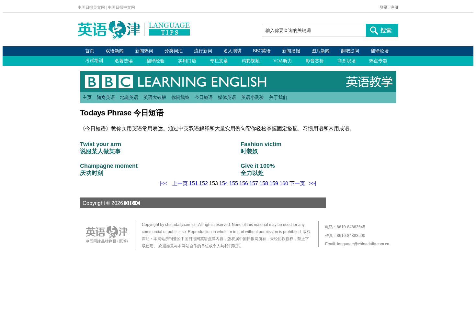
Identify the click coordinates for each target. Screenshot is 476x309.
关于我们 (278, 97)
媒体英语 (227, 97)
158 (263, 183)
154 (223, 183)
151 (193, 183)
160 (283, 183)
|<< (163, 183)
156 (243, 183)
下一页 (297, 183)
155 (233, 183)
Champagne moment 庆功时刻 (109, 169)
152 (203, 183)
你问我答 (180, 97)
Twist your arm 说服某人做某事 (100, 147)
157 (253, 183)
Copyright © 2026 (102, 203)
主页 (87, 97)
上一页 (180, 183)
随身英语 (106, 97)
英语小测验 (252, 97)
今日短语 (204, 97)
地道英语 (129, 97)
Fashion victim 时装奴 (261, 147)
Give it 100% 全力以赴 (259, 169)
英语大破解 (154, 97)
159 (273, 183)
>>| (312, 183)
